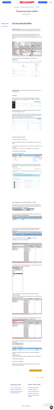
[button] (36, 2)
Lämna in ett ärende (42, 2)
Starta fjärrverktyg (7, 2)
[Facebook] (38, 378)
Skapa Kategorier (5, 26)
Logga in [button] (50, 2)
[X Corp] (40, 378)
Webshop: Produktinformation (16, 389)
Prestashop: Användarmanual (33, 393)
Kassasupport (16, 6)
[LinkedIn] (43, 378)
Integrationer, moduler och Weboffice (27, 6)
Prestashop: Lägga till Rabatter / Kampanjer (34, 396)
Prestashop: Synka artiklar (32, 389)
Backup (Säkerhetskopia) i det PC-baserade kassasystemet (16, 392)
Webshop (37, 6)
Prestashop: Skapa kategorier (15, 387)
